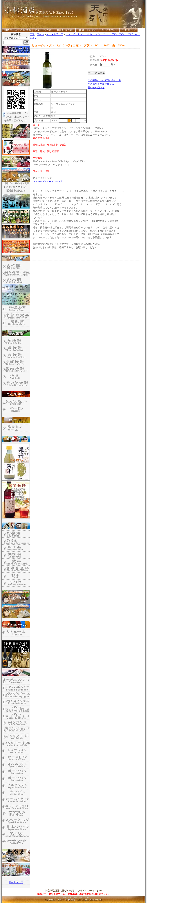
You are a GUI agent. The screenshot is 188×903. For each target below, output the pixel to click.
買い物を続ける (96, 87)
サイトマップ (16, 882)
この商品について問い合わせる (104, 80)
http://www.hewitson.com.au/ (47, 181)
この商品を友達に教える (101, 84)
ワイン (40, 34)
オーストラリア (54, 34)
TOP (32, 34)
